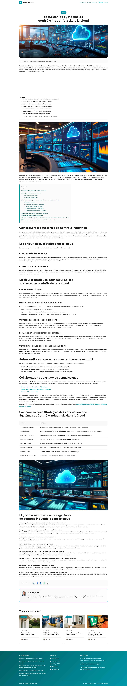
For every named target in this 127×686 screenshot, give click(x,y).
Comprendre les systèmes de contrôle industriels (34, 190)
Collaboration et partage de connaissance (32, 215)
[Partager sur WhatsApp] (44, 583)
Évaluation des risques (30, 202)
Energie (106, 2)
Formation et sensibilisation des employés (35, 208)
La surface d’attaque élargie (31, 195)
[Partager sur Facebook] (37, 583)
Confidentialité (33, 683)
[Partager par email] (47, 583)
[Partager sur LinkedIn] (40, 583)
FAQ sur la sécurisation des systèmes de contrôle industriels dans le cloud (40, 220)
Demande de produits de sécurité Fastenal (88, 404)
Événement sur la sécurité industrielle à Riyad (34, 387)
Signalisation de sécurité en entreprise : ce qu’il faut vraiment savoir (95, 634)
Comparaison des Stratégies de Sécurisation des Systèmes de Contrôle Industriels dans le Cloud (45, 217)
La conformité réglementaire (32, 197)
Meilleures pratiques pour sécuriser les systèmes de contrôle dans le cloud (40, 200)
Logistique (94, 2)
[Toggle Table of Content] (23, 189)
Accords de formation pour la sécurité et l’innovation (36, 389)
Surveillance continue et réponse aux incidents (36, 210)
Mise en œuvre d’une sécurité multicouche (35, 204)
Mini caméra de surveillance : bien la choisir (74, 633)
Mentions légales (23, 683)
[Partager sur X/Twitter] (34, 583)
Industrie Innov (92, 683)
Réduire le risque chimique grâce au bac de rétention (51, 633)
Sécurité (101, 2)
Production (82, 2)
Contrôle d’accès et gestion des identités (34, 206)
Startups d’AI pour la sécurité (29, 391)
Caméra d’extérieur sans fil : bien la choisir (27, 633)
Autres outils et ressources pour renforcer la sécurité (35, 213)
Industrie (89, 2)
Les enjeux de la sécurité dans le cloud (31, 193)
